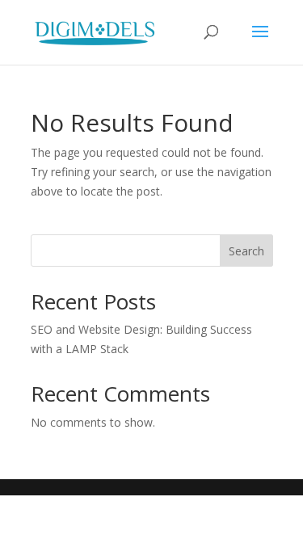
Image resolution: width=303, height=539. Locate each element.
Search (246, 251)
